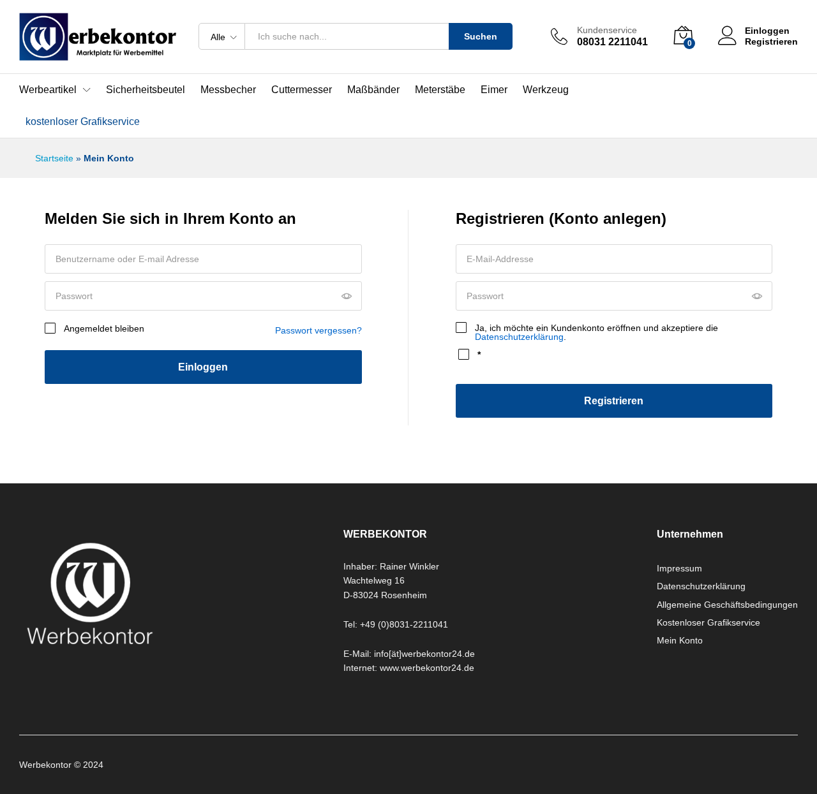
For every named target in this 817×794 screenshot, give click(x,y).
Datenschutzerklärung (519, 337)
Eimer (494, 90)
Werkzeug (546, 90)
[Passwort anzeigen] (347, 296)
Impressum (679, 568)
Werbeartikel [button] (48, 90)
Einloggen (203, 367)
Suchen (480, 36)
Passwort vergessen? (318, 330)
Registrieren (771, 41)
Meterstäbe (440, 90)
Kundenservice (607, 30)
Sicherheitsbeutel (145, 90)
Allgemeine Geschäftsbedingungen (727, 604)
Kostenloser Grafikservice (708, 622)
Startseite (54, 158)
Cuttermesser (301, 90)
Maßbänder (373, 90)
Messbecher (228, 90)
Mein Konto (680, 640)
